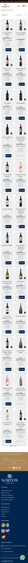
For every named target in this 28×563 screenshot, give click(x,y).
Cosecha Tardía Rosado (7, 389)
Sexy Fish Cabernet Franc (7, 317)
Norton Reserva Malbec (21, 69)
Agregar (9, 49)
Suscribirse (13, 462)
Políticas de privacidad (7, 500)
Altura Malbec (20, 103)
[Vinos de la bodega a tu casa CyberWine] (3, 531)
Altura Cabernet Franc (7, 138)
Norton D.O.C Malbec (7, 69)
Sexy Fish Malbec (7, 209)
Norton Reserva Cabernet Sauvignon (21, 211)
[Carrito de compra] (23, 6)
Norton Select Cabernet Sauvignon (20, 247)
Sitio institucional (5, 507)
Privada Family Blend (7, 33)
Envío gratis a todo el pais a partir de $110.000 (14, 546)
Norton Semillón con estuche (21, 33)
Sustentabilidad (5, 512)
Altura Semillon (20, 316)
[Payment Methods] (3, 525)
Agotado (22, 155)
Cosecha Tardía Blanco (21, 175)
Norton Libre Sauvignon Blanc (21, 389)
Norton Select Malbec (7, 175)
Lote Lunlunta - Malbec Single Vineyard (20, 139)
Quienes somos (5, 509)
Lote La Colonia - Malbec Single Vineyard (7, 352)
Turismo (3, 514)
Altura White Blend (20, 351)
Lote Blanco (20, 282)
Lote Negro (7, 103)
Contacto (3, 516)
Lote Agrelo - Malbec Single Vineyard (20, 424)
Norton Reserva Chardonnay (7, 282)
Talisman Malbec (7, 245)
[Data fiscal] (7, 525)
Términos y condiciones (7, 495)
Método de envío (5, 493)
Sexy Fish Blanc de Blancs (7, 423)
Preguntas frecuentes (6, 490)
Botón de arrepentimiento (7, 497)
